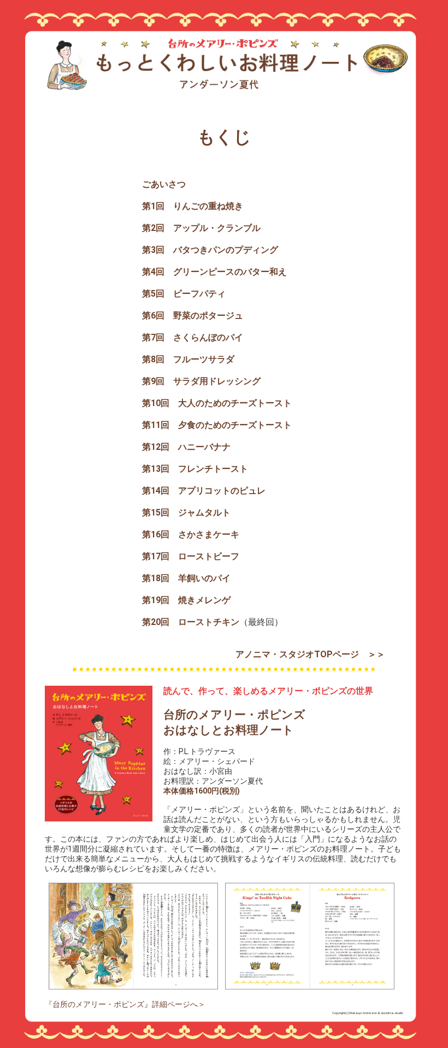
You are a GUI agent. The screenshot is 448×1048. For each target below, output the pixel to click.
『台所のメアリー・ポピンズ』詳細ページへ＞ (125, 1004)
